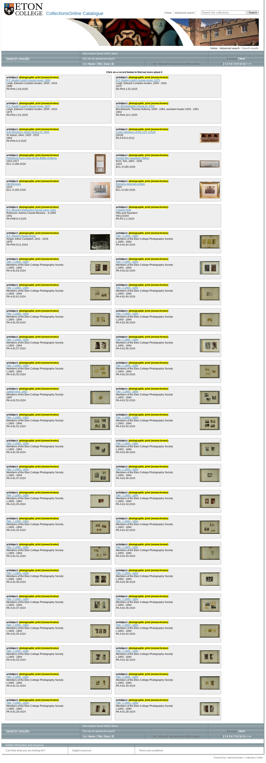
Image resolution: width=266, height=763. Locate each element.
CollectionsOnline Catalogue (74, 13)
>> (249, 63)
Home (168, 12)
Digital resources (81, 750)
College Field (123, 210)
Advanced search (185, 12)
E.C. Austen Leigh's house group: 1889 (28, 80)
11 (244, 63)
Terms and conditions (151, 750)
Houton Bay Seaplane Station (132, 158)
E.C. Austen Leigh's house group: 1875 (138, 80)
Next (242, 58)
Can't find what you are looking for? (25, 750)
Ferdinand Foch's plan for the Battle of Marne (31, 158)
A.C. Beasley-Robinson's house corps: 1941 (31, 210)
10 (240, 63)
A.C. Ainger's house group (21, 236)
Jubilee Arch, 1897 (16, 391)
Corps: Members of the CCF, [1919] (135, 132)
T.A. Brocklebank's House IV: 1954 (135, 106)
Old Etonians (13, 184)
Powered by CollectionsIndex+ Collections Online (238, 757)
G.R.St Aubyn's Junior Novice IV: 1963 (27, 132)
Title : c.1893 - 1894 (127, 236)
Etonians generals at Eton (130, 184)
